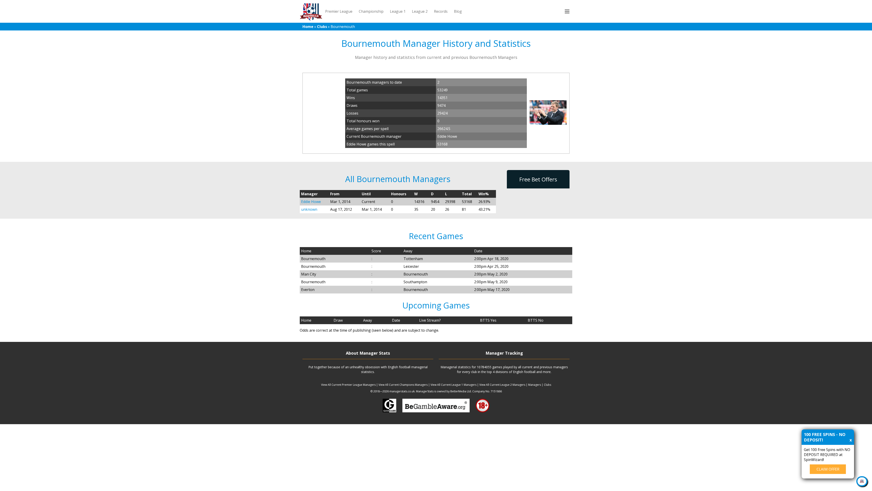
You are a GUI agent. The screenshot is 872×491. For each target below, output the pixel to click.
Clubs (322, 26)
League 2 (420, 11)
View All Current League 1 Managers (453, 385)
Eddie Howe (311, 201)
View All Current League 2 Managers (502, 385)
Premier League (338, 11)
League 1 (398, 11)
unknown (309, 209)
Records (441, 11)
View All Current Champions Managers (403, 385)
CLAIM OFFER (828, 469)
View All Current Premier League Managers (348, 385)
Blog (458, 11)
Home (307, 26)
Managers (534, 385)
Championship (371, 11)
